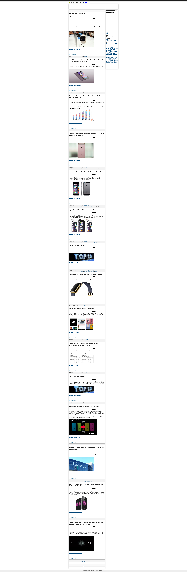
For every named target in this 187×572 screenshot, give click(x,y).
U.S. (106, 58)
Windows (93, 271)
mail (106, 53)
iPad (92, 270)
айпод (112, 60)
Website (100, 305)
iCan (106, 49)
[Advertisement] (93, 6)
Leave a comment (73, 54)
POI (94, 168)
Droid (88, 168)
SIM (99, 206)
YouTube (114, 59)
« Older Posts (71, 564)
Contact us (107, 33)
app (113, 43)
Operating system (83, 481)
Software (88, 339)
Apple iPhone (112, 44)
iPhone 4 (110, 50)
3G (106, 43)
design (91, 206)
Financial (85, 241)
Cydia (109, 46)
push (85, 481)
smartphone (100, 168)
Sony (81, 561)
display (107, 47)
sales (113, 55)
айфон (114, 60)
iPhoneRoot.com (75, 2)
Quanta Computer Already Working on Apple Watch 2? (85, 274)
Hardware (85, 92)
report (107, 55)
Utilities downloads (108, 32)
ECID (114, 47)
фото (107, 63)
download (110, 47)
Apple (87, 168)
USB (92, 403)
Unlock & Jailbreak (109, 58)
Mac (94, 206)
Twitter (89, 271)
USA (116, 58)
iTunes (116, 51)
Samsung (97, 168)
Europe (86, 242)
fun (110, 48)
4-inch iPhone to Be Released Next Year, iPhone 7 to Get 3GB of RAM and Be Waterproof (86, 60)
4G (109, 43)
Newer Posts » (103, 564)
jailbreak (82, 403)
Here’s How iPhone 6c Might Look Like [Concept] (84, 406)
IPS (114, 51)
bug (106, 46)
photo (111, 54)
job (109, 52)
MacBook (116, 52)
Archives (107, 36)
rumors (86, 56)
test (98, 305)
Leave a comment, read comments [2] (75, 239)
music (95, 270)
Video (91, 271)
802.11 (85, 206)
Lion (112, 52)
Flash (107, 48)
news (91, 305)
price (116, 54)
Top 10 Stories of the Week (77, 245)
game (111, 48)
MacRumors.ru (108, 39)
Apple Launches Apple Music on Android (81, 308)
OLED (97, 270)
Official (84, 167)
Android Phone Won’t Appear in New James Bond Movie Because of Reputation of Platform (86, 523)
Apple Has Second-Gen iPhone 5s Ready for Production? (86, 172)
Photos (114, 54)
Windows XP (96, 271)
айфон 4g (111, 61)
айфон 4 (108, 61)
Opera (116, 53)
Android (85, 168)
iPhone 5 (117, 50)
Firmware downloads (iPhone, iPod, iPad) (111, 31)
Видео (107, 60)
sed (111, 56)
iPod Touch (112, 51)
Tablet (91, 481)
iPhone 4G (113, 50)
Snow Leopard (85, 271)
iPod (109, 51)
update (97, 242)
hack (114, 48)
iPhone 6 (107, 51)
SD (109, 56)
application (108, 45)
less (110, 52)
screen (107, 56)
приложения (115, 62)
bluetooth (89, 206)
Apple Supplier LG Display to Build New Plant (82, 16)
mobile (108, 53)
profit (91, 242)
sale (95, 168)
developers (114, 46)
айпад (109, 60)
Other (84, 56)
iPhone (92, 168)
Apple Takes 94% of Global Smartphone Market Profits (85, 210)
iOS (108, 49)
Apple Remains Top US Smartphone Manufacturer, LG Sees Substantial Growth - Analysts (85, 344)
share (112, 56)
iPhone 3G (116, 49)
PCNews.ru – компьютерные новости (111, 40)
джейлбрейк (96, 403)
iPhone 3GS (107, 50)
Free (108, 48)
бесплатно (107, 62)
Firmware (116, 47)
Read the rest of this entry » (75, 49)
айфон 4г (114, 61)
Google (90, 168)
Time (88, 271)
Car (108, 46)
